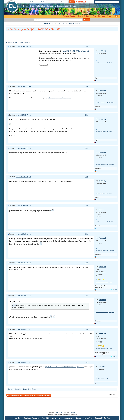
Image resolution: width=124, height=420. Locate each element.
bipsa (101, 210)
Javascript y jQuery (25, 42)
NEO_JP (102, 267)
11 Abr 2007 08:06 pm (23, 205)
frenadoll (102, 90)
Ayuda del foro (74, 23)
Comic (73, 6)
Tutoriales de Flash (39, 418)
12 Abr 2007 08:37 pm (23, 295)
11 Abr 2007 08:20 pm (23, 234)
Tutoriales (40, 6)
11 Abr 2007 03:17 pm (23, 115)
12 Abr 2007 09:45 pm (23, 329)
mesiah (102, 366)
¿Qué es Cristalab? (83, 16)
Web (113, 102)
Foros (25, 6)
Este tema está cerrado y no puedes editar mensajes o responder (28, 395)
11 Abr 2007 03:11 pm (23, 86)
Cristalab (72, 412)
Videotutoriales (61, 6)
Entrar (72, 2)
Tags (94, 16)
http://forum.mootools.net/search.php (58, 98)
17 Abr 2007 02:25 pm (23, 362)
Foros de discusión (12, 42)
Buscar (86, 20)
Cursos (49, 6)
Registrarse (48, 23)
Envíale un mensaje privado (102, 62)
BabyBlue (58, 412)
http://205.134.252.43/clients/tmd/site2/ (76, 51)
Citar (86, 46)
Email (110, 62)
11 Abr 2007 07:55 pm (23, 177)
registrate (82, 2)
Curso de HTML (100, 418)
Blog (32, 6)
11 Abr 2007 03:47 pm (23, 148)
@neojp (114, 289)
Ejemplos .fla (51, 418)
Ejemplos (101, 16)
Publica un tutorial (69, 16)
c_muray (102, 51)
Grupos (61, 23)
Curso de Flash (87, 418)
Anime (109, 16)
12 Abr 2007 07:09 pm (23, 263)
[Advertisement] (62, 36)
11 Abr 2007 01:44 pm (23, 46)
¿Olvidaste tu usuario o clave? (37, 1)
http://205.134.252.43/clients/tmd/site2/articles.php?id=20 (64, 367)
